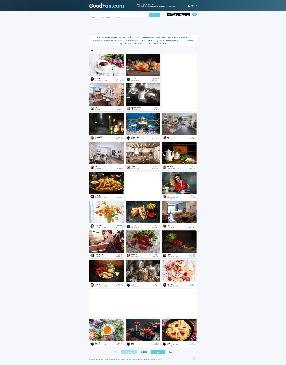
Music (108, 41)
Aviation (114, 38)
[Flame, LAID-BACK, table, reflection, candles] (106, 134)
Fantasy (143, 43)
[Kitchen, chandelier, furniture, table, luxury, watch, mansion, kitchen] (143, 164)
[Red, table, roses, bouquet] (143, 252)
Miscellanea (171, 40)
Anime (120, 37)
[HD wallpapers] (173, 14)
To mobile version (156, 360)
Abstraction (105, 37)
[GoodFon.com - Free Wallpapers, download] (106, 5)
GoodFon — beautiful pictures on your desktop (105, 360)
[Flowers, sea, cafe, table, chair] (143, 134)
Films (149, 43)
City (124, 37)
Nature (162, 40)
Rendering (180, 41)
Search (154, 15)
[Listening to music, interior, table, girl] (143, 105)
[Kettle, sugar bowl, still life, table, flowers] (179, 164)
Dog (120, 44)
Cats (174, 38)
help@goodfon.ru (134, 360)
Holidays (156, 41)
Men (104, 41)
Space (169, 38)
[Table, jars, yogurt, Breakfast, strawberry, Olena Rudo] (179, 281)
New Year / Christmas (124, 41)
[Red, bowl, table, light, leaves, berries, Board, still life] (179, 252)
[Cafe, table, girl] (106, 252)
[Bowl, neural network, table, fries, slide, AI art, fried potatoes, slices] (106, 193)
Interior (163, 38)
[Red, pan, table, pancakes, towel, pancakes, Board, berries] (179, 340)
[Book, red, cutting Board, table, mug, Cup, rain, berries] (143, 340)
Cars (188, 37)
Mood (113, 41)
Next (157, 352)
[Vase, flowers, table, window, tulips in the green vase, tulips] (106, 223)
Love (178, 38)
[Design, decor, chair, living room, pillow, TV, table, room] (106, 164)
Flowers (155, 43)
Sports (125, 44)
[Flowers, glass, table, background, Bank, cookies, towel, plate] (106, 281)
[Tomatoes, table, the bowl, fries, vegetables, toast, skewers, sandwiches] (143, 223)
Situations (189, 41)
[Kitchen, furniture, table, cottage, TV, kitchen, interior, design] (106, 105)
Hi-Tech (97, 38)
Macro (183, 37)
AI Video (163, 43)
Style (130, 43)
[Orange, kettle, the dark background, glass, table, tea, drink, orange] (143, 75)
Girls (129, 37)
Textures (136, 43)
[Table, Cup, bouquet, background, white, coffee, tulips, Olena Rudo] (106, 75)
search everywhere (190, 50)
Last (170, 352)
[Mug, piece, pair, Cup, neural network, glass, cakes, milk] (143, 281)
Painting (139, 38)
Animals (146, 37)
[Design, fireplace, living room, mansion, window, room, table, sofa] (179, 134)
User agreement (145, 360)
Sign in (193, 5)
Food (135, 38)
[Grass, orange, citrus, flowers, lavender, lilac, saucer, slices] (106, 340)
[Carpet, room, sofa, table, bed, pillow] (179, 223)
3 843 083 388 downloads (109, 18)
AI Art (158, 38)
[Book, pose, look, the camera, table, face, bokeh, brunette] (179, 193)
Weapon (135, 41)
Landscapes (145, 40)
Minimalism (97, 41)
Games (153, 38)
